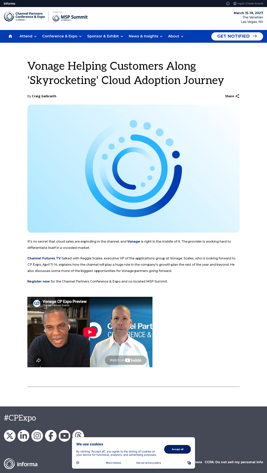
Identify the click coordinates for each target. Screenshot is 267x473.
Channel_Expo (10, 436)
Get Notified (233, 36)
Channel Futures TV (44, 258)
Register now (38, 281)
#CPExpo (20, 418)
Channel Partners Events (51, 436)
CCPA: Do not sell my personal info (234, 462)
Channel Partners (23, 436)
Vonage (133, 241)
